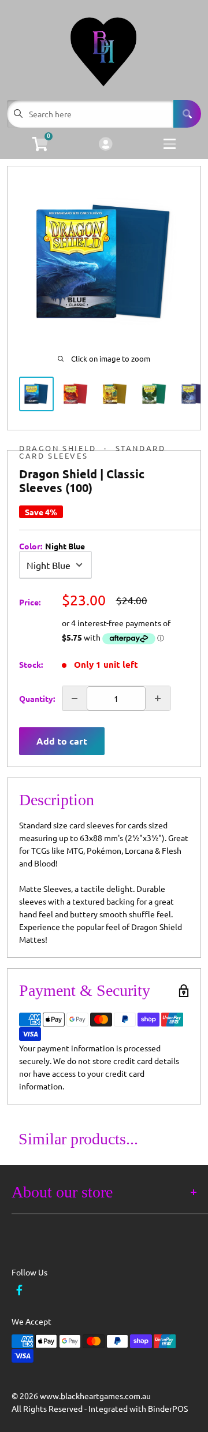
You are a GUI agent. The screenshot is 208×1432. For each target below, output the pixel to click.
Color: (52, 546)
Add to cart (61, 741)
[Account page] (105, 144)
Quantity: (37, 698)
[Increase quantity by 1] (158, 698)
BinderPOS (168, 1408)
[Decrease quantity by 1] (74, 698)
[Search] (187, 114)
